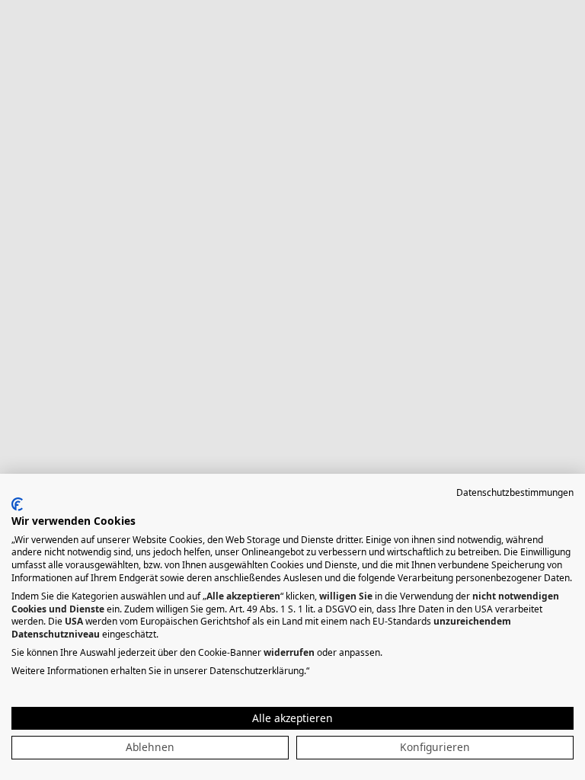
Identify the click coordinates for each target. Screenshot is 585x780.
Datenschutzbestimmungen (515, 492)
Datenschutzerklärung (256, 670)
